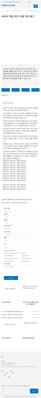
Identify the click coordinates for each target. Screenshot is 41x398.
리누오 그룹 (8, 386)
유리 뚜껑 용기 (6, 302)
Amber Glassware (26, 255)
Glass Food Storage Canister (11, 258)
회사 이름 (7, 208)
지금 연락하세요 (5, 90)
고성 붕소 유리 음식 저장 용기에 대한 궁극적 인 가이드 (12, 314)
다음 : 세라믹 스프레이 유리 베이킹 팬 (14, 203)
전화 (25, 90)
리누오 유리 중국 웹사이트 (21, 386)
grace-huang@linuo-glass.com (12, 2)
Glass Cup (24, 253)
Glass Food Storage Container (12, 253)
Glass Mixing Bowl (9, 261)
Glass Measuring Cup (26, 258)
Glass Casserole (25, 261)
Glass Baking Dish (9, 255)
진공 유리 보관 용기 (28, 338)
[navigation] (36, 6)
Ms (6, 247)
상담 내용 (7, 263)
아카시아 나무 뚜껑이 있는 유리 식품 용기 (31, 303)
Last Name (7, 226)
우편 (5, 214)
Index (34, 396)
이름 (5, 220)
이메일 (16, 90)
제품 (7, 11)
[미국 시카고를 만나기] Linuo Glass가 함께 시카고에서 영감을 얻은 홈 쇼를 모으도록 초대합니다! (12, 317)
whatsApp (7, 231)
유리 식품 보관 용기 (17, 11)
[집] (10, 5)
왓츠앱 (35, 90)
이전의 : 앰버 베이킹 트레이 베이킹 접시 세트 (16, 199)
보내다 (11, 278)
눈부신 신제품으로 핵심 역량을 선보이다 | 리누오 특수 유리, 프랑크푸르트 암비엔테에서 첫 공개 (12, 311)
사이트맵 (30, 396)
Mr (5, 245)
